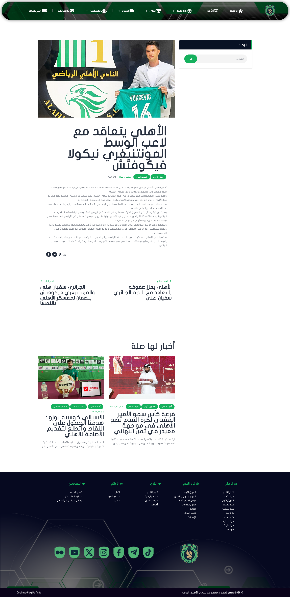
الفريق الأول (141, 177)
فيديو (117, 500)
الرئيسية (233, 11)
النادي (153, 11)
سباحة (230, 529)
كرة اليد (230, 513)
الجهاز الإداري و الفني (185, 496)
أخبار (118, 492)
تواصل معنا (63, 11)
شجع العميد (75, 492)
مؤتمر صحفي (60, 406)
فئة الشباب (228, 504)
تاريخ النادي (152, 492)
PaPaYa (37, 592)
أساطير (154, 504)
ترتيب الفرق (190, 513)
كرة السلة (229, 517)
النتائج (193, 509)
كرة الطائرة (228, 521)
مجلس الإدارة (151, 496)
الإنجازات (192, 517)
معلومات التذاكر (73, 496)
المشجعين (95, 11)
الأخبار (210, 11)
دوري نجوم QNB (187, 500)
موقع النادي (151, 500)
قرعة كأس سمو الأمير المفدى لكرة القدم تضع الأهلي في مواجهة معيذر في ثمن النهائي (142, 422)
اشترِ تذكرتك (35, 11)
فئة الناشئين (228, 509)
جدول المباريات (188, 504)
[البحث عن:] (215, 59)
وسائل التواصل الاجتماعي (69, 500)
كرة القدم (182, 11)
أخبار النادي (158, 177)
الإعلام (125, 11)
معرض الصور (114, 496)
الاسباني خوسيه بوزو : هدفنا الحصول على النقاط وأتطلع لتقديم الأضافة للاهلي (75, 426)
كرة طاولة (229, 525)
